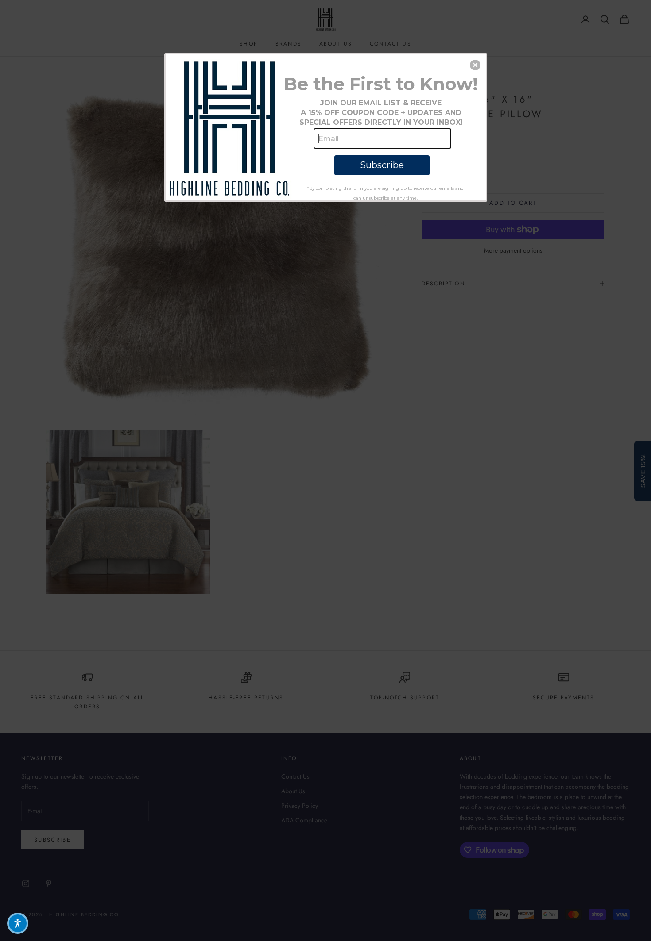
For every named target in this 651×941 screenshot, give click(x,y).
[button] (475, 65)
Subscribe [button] (382, 165)
